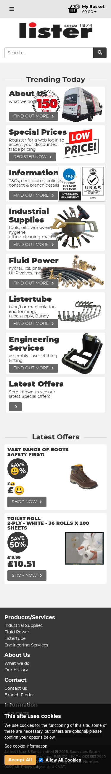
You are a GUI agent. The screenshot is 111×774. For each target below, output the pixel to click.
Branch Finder (19, 695)
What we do (17, 664)
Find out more (31, 116)
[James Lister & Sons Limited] (55, 30)
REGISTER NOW (30, 157)
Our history (16, 670)
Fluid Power (16, 632)
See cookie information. (26, 746)
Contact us (15, 688)
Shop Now (25, 502)
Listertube (14, 639)
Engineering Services (26, 645)
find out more (31, 195)
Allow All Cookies (63, 760)
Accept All (20, 760)
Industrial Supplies (23, 626)
